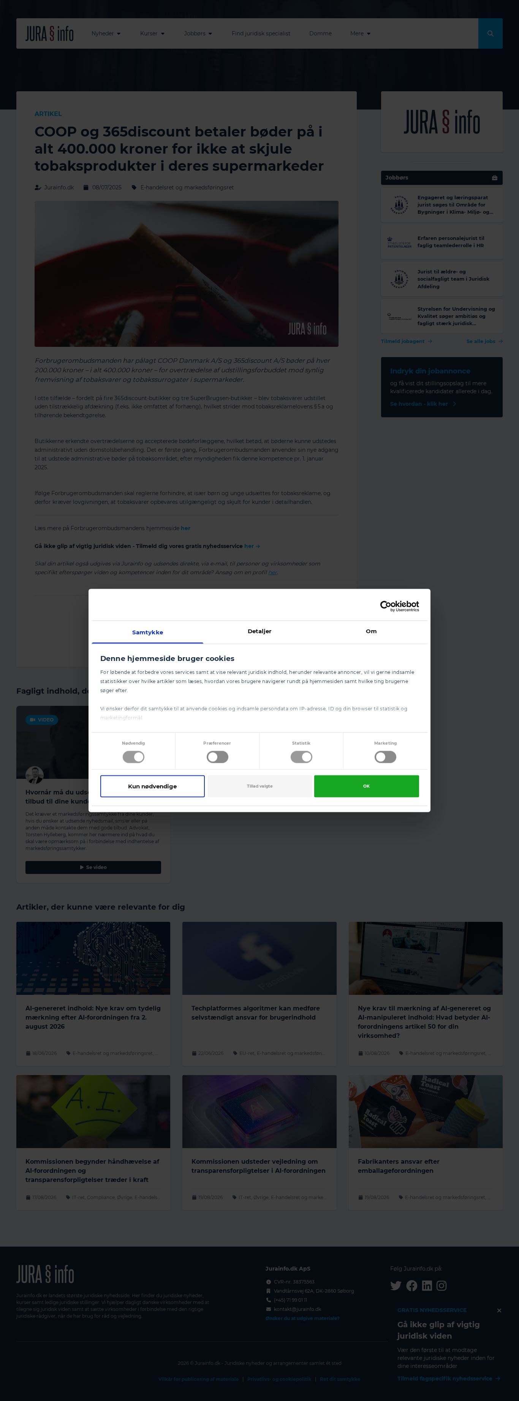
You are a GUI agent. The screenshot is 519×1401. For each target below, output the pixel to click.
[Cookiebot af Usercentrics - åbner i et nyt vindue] (386, 606)
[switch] (217, 757)
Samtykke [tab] (147, 632)
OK (366, 785)
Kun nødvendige (152, 785)
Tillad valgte (260, 785)
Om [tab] (371, 631)
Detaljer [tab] (260, 631)
